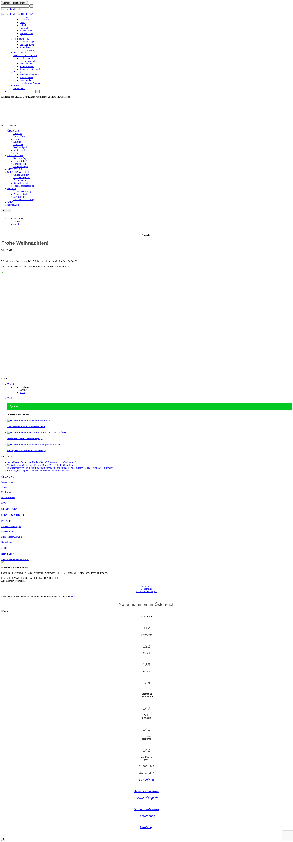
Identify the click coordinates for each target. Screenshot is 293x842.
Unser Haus (25, 19)
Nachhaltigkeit (27, 30)
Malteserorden (26, 33)
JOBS (16, 85)
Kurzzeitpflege (27, 41)
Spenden (6, 3)
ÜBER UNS (27, 14)
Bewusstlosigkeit (146, 798)
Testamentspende (28, 61)
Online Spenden (27, 58)
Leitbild (23, 25)
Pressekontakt (26, 77)
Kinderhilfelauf (27, 66)
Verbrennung (146, 816)
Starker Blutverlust (146, 809)
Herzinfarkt (146, 779)
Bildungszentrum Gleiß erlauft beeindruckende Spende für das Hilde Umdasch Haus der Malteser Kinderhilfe (60, 468)
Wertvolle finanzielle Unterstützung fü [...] (25, 439)
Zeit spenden (26, 63)
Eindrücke (24, 28)
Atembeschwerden (146, 791)
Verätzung (146, 827)
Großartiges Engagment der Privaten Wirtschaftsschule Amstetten (38, 470)
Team (22, 22)
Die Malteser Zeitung (30, 83)
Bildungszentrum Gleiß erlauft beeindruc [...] (26, 450)
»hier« (72, 596)
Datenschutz (146, 588)
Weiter (10, 398)
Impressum (146, 586)
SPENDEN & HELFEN (25, 55)
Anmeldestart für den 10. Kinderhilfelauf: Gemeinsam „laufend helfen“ (41, 462)
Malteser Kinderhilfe (11, 9)
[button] (8, 125)
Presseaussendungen (29, 74)
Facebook (18, 218)
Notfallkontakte (20, 3)
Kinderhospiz (26, 47)
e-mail (16, 224)
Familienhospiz (27, 50)
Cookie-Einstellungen (146, 591)
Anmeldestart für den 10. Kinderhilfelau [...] (26, 426)
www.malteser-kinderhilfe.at (15, 559)
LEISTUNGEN (21, 39)
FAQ (22, 36)
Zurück (10, 384)
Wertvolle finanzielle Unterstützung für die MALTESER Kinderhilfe (40, 465)
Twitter (16, 221)
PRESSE (17, 72)
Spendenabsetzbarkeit (30, 69)
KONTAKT (19, 88)
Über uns (24, 17)
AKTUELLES (20, 52)
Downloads (25, 80)
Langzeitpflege (27, 44)
